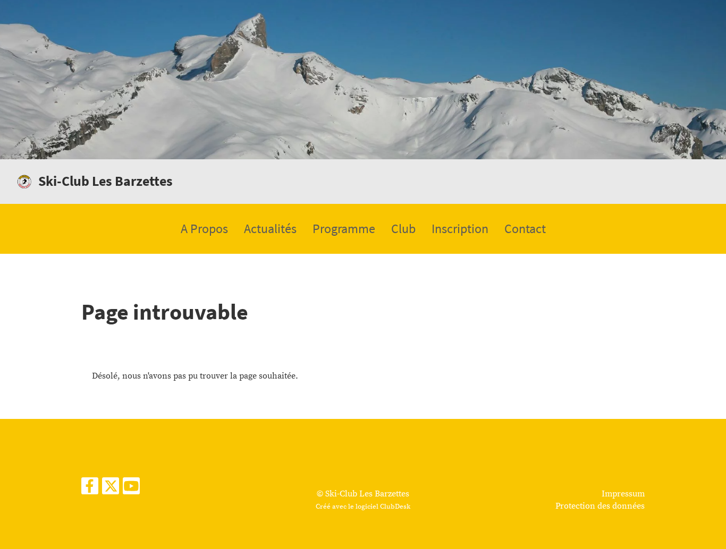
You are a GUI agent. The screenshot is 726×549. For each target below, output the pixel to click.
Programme (344, 228)
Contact (525, 228)
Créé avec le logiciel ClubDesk (363, 506)
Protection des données (600, 506)
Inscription (460, 228)
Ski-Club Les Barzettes (105, 181)
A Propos (204, 228)
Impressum (623, 493)
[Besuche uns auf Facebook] (89, 489)
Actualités (270, 228)
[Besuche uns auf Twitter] (110, 489)
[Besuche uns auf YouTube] (131, 489)
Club (403, 228)
